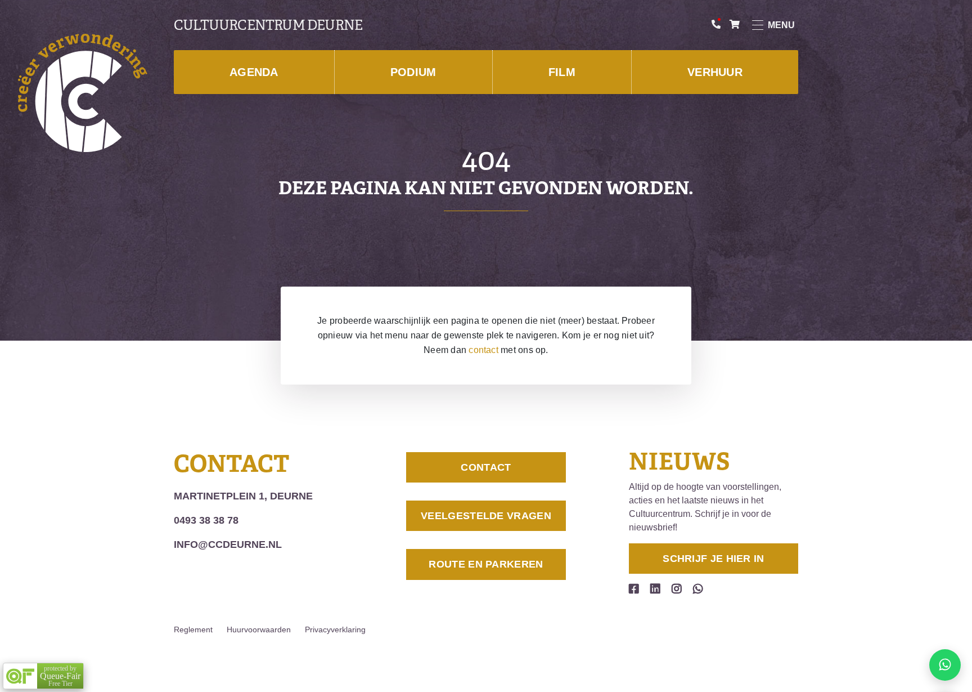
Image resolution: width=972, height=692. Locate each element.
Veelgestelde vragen (486, 515)
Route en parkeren (486, 564)
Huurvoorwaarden (259, 629)
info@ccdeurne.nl (228, 544)
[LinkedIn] (655, 589)
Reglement (193, 629)
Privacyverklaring (335, 629)
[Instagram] (677, 589)
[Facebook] (634, 589)
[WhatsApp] (698, 589)
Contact (486, 467)
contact (483, 350)
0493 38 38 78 (206, 520)
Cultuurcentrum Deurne (268, 25)
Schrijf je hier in (713, 558)
